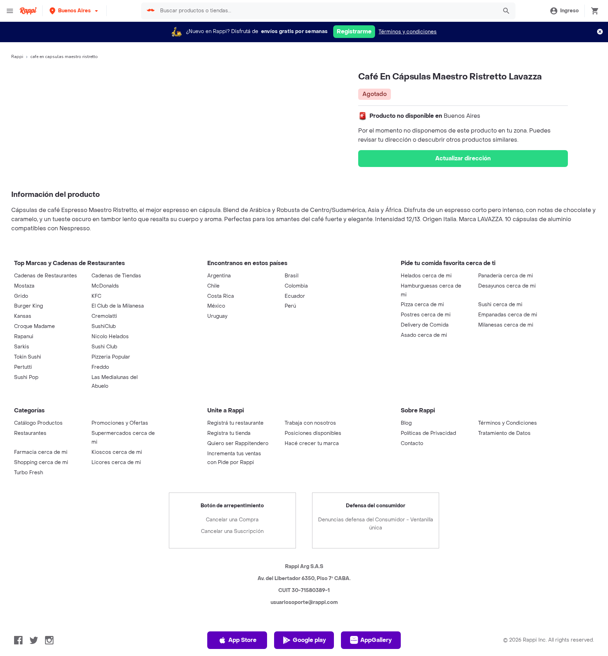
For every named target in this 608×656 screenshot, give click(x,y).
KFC (96, 296)
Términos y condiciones (408, 31)
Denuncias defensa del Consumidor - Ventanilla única (375, 524)
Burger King (28, 306)
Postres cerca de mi (426, 314)
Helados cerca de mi (426, 275)
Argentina (219, 275)
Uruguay (217, 316)
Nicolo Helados (110, 336)
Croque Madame (34, 326)
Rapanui (23, 336)
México (216, 306)
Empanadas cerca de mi (507, 314)
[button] (74, 10)
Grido (21, 296)
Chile (213, 286)
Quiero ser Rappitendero (237, 443)
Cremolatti (104, 316)
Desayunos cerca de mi (507, 286)
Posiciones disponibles (313, 433)
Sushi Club (104, 346)
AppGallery (376, 640)
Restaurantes (30, 433)
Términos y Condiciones (507, 423)
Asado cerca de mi (424, 335)
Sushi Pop (26, 377)
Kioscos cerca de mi (116, 452)
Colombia (296, 286)
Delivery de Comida (425, 325)
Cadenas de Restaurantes (45, 275)
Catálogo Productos (38, 423)
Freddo (100, 367)
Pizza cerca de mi (422, 304)
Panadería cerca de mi (505, 275)
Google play (309, 640)
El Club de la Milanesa (117, 306)
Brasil (291, 275)
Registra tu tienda (229, 433)
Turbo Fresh (28, 472)
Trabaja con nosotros (310, 423)
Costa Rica (220, 296)
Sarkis (21, 346)
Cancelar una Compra (232, 519)
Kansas (22, 316)
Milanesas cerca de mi (505, 325)
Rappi (17, 56)
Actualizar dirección (463, 158)
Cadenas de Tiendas (116, 275)
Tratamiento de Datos (504, 433)
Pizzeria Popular (110, 357)
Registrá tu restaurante (235, 423)
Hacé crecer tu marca (312, 443)
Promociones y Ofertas (119, 423)
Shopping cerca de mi (41, 462)
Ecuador (295, 296)
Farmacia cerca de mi (41, 452)
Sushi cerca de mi (500, 304)
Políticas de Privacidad (428, 433)
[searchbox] (326, 10)
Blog (406, 423)
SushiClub (103, 326)
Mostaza (24, 286)
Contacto (412, 443)
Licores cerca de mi (116, 462)
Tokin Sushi (27, 357)
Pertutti (23, 367)
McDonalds (105, 286)
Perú (290, 306)
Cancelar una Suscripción (232, 531)
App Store (242, 640)
